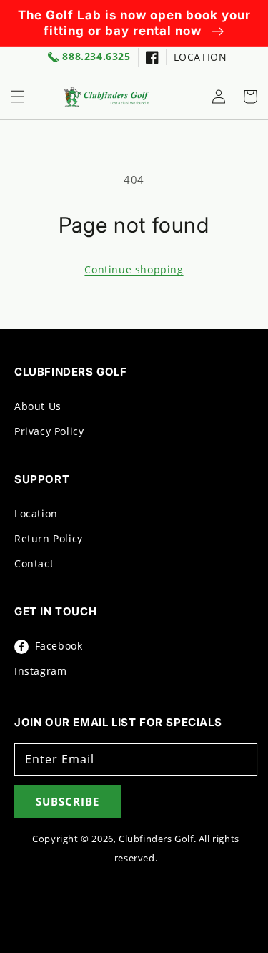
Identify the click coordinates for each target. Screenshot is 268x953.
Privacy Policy (49, 431)
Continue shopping (133, 269)
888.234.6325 (96, 57)
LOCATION (200, 57)
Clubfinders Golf (156, 839)
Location (36, 513)
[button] (18, 96)
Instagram (40, 671)
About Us (37, 406)
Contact (34, 563)
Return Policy (48, 538)
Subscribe (67, 801)
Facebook (56, 646)
